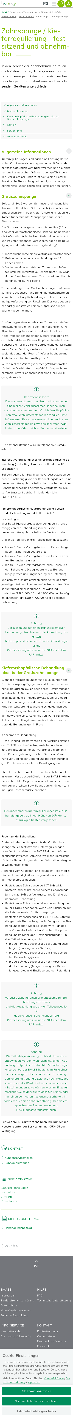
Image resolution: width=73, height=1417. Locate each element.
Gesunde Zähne (26, 16)
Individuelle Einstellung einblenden (36, 1411)
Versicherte (16, 12)
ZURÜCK (11, 1246)
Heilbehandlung (9, 16)
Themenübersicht (32, 12)
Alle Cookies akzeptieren (36, 1391)
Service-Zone (20, 1179)
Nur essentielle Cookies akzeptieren (36, 1401)
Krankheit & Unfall (51, 12)
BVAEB (5, 12)
